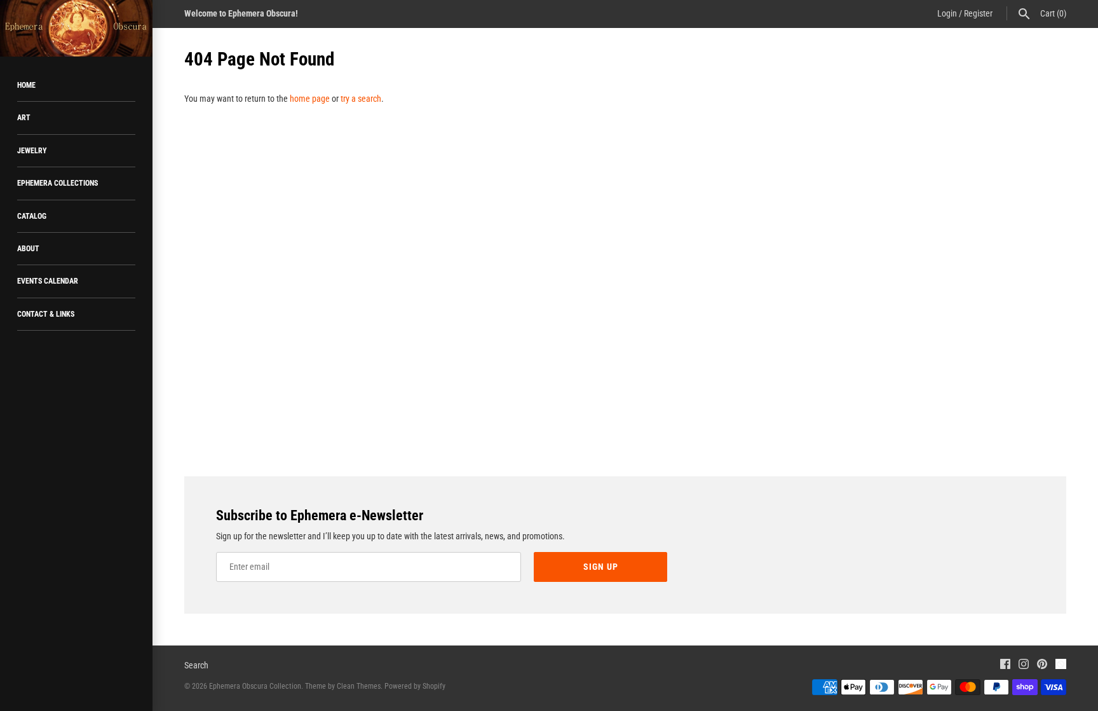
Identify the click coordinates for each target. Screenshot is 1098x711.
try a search (361, 98)
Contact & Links (45, 314)
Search (196, 665)
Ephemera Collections (57, 183)
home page (310, 98)
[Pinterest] (1042, 665)
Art (23, 117)
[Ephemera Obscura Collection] (76, 28)
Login (947, 13)
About (28, 248)
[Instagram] (1024, 665)
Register (978, 13)
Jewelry (32, 150)
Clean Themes (359, 686)
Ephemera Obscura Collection (255, 686)
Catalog (31, 216)
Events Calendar (47, 281)
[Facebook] (1005, 665)
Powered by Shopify (414, 686)
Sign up (600, 567)
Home (26, 85)
